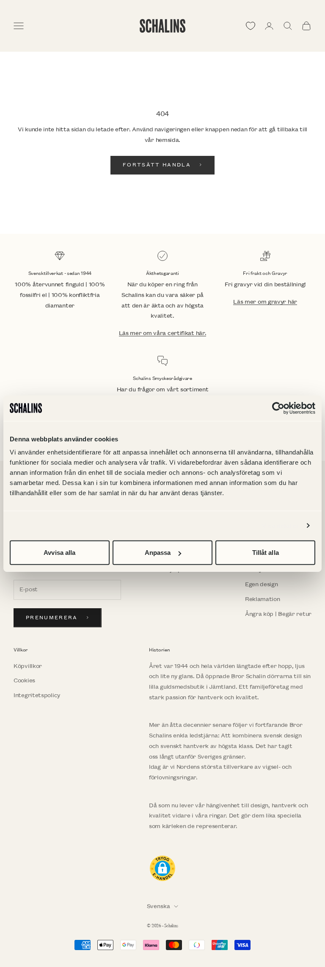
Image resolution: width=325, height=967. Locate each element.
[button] (162, 868)
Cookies (24, 680)
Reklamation (262, 599)
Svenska (158, 906)
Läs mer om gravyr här (265, 302)
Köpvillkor (28, 666)
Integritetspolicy (37, 695)
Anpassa (158, 552)
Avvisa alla (59, 552)
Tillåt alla (265, 552)
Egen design (261, 584)
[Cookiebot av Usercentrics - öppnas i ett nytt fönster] (278, 408)
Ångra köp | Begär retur (278, 614)
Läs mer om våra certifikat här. (163, 333)
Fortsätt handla (157, 165)
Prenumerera (52, 618)
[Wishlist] (250, 26)
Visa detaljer (280, 525)
